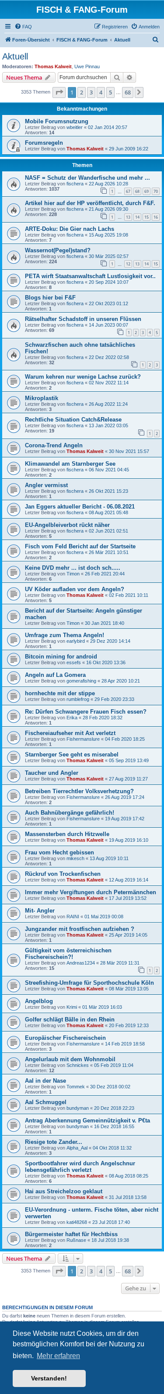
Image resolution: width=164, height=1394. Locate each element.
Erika (71, 717)
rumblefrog (77, 699)
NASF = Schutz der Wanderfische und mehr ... (87, 177)
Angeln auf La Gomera (55, 675)
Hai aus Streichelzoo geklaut (63, 1191)
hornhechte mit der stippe (60, 693)
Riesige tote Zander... (53, 1142)
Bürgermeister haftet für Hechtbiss (71, 1234)
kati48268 (76, 1222)
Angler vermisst (46, 485)
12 (128, 264)
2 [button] (81, 92)
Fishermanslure (83, 739)
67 (128, 191)
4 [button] (100, 92)
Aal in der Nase (45, 1080)
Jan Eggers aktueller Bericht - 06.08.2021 (80, 506)
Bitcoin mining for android (61, 656)
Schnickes (77, 1065)
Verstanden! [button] (49, 1378)
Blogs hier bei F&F (50, 297)
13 (128, 217)
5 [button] (110, 92)
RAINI (72, 916)
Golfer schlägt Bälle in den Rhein (70, 1019)
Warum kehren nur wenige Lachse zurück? (83, 376)
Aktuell (15, 56)
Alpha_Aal (76, 1147)
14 (137, 217)
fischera (75, 183)
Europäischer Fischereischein (65, 1038)
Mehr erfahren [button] (58, 1355)
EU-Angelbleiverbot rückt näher (67, 525)
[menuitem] (23, 26)
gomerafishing (81, 680)
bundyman (77, 1108)
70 (156, 191)
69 (146, 191)
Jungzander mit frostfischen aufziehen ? (79, 929)
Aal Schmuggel (45, 1102)
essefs (73, 662)
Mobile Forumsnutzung (56, 121)
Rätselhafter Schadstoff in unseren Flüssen (83, 319)
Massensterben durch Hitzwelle (67, 834)
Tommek (75, 1086)
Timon (73, 573)
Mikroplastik (41, 398)
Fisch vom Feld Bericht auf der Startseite (80, 546)
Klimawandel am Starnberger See (70, 463)
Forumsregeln (44, 142)
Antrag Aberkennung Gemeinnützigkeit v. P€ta (87, 1120)
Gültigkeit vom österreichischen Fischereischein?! (68, 953)
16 (156, 217)
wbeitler (74, 127)
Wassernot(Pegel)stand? (58, 250)
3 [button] (91, 92)
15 (146, 217)
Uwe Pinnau (87, 66)
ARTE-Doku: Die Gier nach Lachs (69, 229)
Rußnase (76, 1240)
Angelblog (39, 1001)
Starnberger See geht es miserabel (72, 754)
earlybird (75, 641)
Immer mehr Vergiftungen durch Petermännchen (90, 892)
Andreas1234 (80, 962)
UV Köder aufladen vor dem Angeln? (74, 589)
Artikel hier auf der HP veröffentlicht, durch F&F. (90, 203)
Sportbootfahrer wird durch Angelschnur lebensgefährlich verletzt (80, 1166)
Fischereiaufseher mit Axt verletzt (70, 733)
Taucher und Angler (51, 773)
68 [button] (128, 92)
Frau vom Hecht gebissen (59, 852)
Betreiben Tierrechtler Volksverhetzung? (79, 791)
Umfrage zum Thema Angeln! (64, 635)
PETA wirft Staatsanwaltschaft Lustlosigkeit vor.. (90, 276)
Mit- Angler (40, 910)
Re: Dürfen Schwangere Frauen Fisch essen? (86, 711)
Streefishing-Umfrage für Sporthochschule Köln (89, 982)
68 (137, 191)
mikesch (75, 858)
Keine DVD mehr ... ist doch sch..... (72, 568)
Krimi (71, 1007)
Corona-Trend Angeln (54, 445)
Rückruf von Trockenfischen (63, 874)
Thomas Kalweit (53, 66)
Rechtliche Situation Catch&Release (73, 419)
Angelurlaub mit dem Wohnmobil (70, 1059)
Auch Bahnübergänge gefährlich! (69, 812)
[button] (59, 92)
